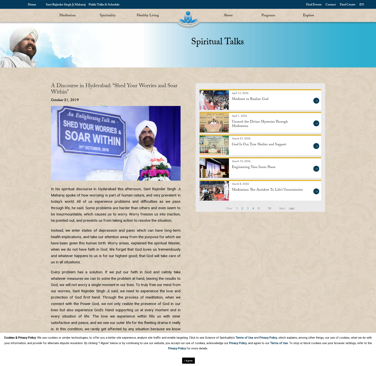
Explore (308, 16)
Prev (229, 208)
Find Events (314, 5)
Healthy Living (148, 16)
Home (32, 5)
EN (361, 5)
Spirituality (108, 16)
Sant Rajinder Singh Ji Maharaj (66, 5)
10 (269, 208)
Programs (268, 16)
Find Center (347, 5)
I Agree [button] (188, 360)
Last (291, 208)
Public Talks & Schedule (104, 5)
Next (282, 208)
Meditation (67, 16)
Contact (330, 5)
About (228, 16)
